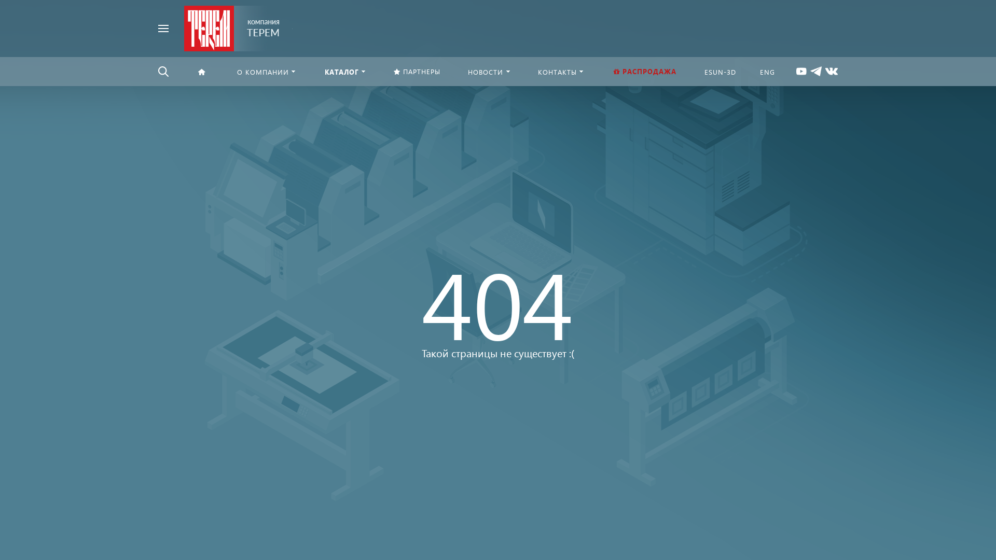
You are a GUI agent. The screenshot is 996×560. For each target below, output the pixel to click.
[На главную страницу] (232, 27)
